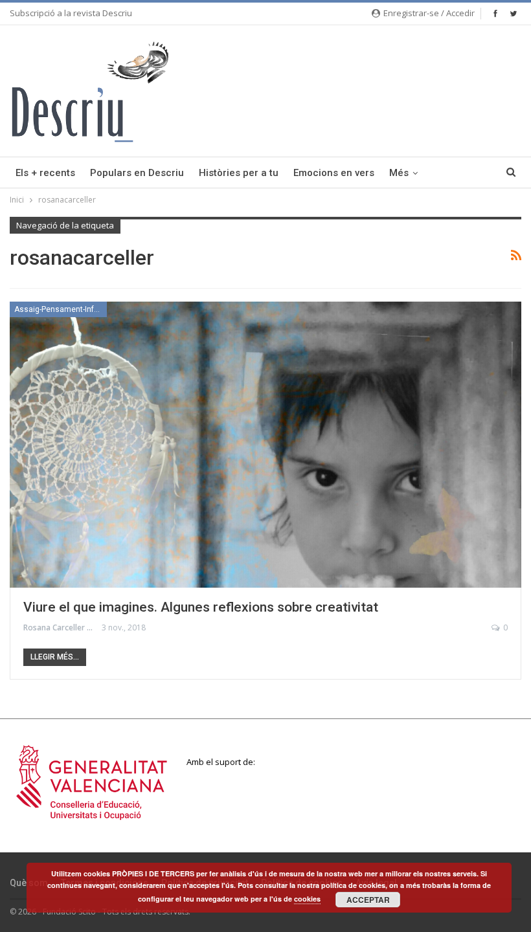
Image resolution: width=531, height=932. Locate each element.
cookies (307, 899)
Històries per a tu (238, 173)
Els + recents (45, 173)
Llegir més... (54, 656)
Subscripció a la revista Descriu (71, 13)
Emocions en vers (333, 173)
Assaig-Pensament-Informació (60, 309)
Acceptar (368, 899)
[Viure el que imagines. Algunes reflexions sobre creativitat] (265, 445)
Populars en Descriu (137, 173)
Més (399, 173)
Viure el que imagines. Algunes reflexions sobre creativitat (200, 607)
